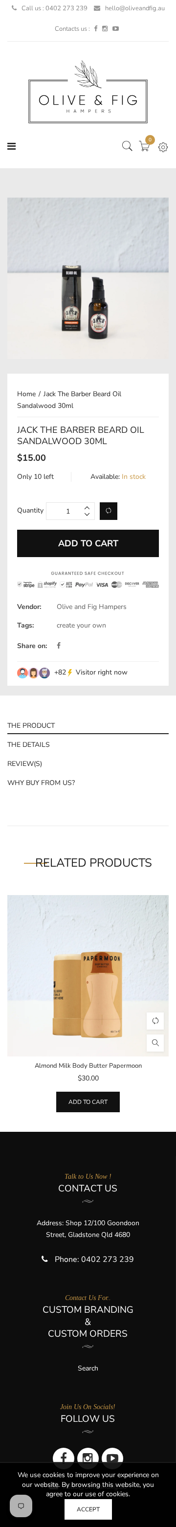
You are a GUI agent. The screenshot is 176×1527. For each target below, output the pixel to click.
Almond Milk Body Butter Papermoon (88, 1065)
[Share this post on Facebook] (59, 646)
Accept (88, 1509)
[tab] (88, 724)
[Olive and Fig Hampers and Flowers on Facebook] (95, 29)
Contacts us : (72, 28)
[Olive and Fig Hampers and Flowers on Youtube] (115, 29)
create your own (81, 625)
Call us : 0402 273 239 (55, 8)
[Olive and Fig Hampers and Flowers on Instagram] (105, 29)
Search (88, 1368)
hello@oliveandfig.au (135, 8)
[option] (88, 278)
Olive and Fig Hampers (92, 606)
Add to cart (88, 1102)
